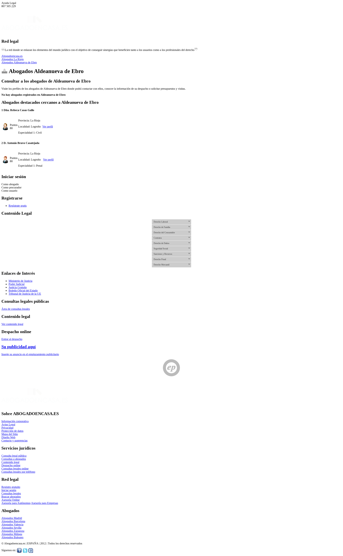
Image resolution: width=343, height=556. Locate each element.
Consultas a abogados (13, 458)
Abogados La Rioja (12, 59)
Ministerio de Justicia (20, 280)
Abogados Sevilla (11, 527)
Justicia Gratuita (18, 287)
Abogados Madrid (11, 518)
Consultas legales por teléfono (18, 471)
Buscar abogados (11, 496)
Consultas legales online (15, 468)
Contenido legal (10, 462)
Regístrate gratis (18, 205)
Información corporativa (15, 421)
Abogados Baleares (12, 537)
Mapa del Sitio (9, 434)
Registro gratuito (10, 486)
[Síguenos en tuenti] (30, 550)
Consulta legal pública (13, 455)
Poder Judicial (16, 284)
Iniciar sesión (8, 490)
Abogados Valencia (12, 524)
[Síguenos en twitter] (25, 550)
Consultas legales (11, 493)
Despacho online (10, 465)
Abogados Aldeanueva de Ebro (19, 62)
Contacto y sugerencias (14, 440)
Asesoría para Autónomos (16, 503)
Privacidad (7, 427)
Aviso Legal (8, 424)
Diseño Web (8, 437)
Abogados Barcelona (13, 521)
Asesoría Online (10, 499)
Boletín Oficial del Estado (23, 290)
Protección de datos (12, 430)
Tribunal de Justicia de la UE (25, 293)
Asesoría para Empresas (44, 503)
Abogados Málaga (11, 534)
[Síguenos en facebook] (19, 550)
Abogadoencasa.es (12, 56)
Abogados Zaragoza (12, 530)
